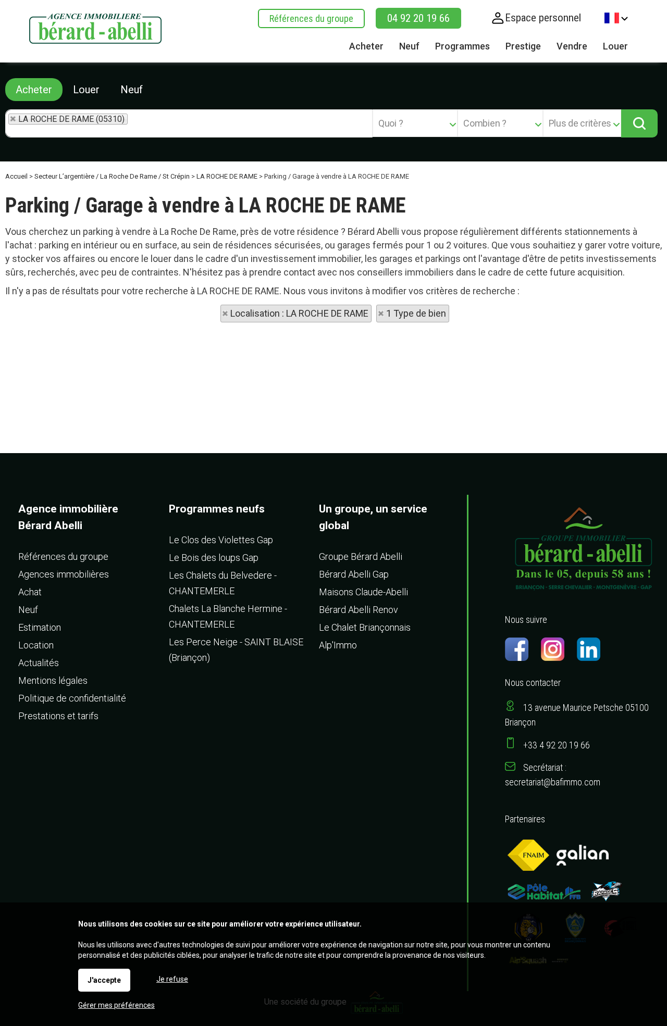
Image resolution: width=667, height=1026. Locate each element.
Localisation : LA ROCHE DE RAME (299, 313)
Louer (86, 89)
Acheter (34, 89)
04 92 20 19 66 (418, 18)
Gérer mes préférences (116, 1005)
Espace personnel (543, 17)
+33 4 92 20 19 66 (556, 745)
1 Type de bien (416, 313)
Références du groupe (311, 18)
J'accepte (104, 980)
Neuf (131, 89)
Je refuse (172, 979)
